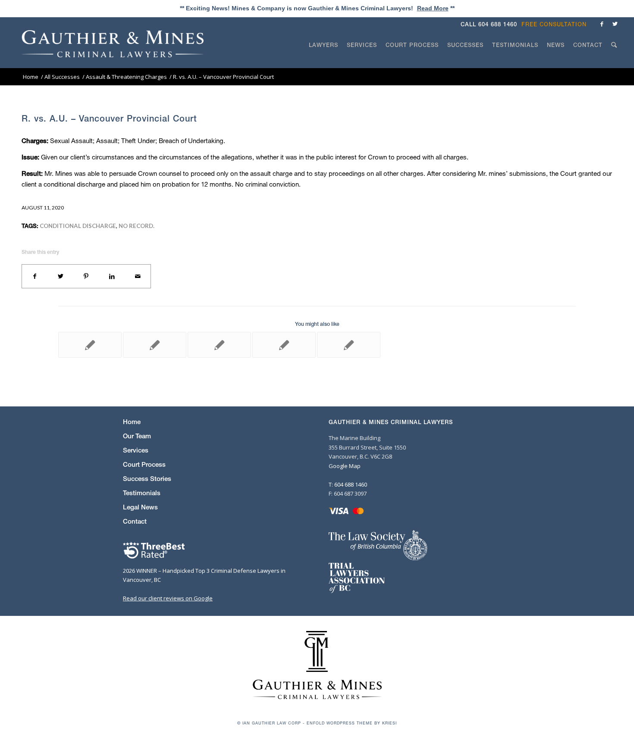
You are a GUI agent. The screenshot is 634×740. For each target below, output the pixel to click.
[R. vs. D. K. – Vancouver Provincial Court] (348, 345)
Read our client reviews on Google (168, 598)
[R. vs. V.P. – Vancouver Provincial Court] (154, 345)
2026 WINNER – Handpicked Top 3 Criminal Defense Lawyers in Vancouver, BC (204, 575)
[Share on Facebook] (35, 276)
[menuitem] (556, 24)
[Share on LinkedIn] (112, 276)
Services (135, 450)
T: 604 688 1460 (348, 484)
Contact (135, 521)
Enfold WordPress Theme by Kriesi (352, 723)
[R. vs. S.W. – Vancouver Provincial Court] (284, 345)
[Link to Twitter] (615, 23)
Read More (433, 8)
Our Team (137, 436)
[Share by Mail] (138, 276)
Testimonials (141, 492)
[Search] (614, 61)
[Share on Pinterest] (86, 276)
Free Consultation (554, 24)
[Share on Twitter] (61, 276)
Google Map (345, 466)
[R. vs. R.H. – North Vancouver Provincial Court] (219, 345)
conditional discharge (78, 225)
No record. (136, 225)
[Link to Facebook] (602, 23)
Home (132, 421)
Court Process (144, 464)
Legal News (140, 507)
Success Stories (147, 478)
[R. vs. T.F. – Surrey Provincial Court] (90, 345)
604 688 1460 (497, 24)
